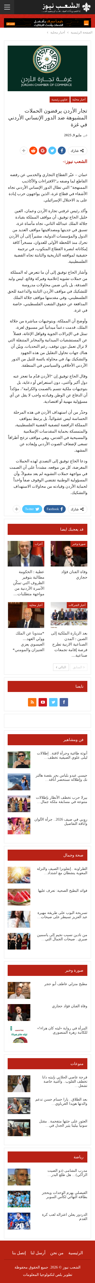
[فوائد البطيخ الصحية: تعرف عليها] (19, 897)
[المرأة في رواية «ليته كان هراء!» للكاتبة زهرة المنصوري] (19, 1034)
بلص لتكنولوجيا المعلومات (42, 1275)
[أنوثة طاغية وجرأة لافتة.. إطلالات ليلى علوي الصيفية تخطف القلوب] (19, 759)
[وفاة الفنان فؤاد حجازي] (69, 554)
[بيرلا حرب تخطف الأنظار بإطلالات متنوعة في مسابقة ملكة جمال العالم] (19, 804)
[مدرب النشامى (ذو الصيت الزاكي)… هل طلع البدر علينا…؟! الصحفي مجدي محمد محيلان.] (19, 1177)
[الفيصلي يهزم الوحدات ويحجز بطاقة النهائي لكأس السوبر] (19, 1199)
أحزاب (38, 543)
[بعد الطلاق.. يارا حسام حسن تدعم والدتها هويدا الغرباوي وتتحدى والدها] (19, 1105)
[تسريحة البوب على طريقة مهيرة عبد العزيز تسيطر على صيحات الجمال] (19, 919)
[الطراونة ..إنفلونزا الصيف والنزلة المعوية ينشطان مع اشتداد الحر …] (19, 875)
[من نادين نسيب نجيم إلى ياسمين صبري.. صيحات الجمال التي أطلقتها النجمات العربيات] (19, 941)
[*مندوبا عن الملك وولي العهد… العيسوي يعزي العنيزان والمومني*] (26, 615)
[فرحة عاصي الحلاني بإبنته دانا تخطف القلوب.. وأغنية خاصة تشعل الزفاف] (19, 1083)
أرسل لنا (38, 1253)
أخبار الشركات (77, 605)
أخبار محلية (79, 99)
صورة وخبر (79, 543)
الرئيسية (75, 1253)
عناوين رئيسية (59, 99)
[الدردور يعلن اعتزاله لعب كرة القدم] (19, 1221)
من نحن (57, 1253)
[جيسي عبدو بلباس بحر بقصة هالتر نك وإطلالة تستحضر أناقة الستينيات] (19, 781)
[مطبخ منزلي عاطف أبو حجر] (19, 990)
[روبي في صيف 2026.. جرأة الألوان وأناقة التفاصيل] (19, 825)
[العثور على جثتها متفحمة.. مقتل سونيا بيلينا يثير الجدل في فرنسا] (19, 1127)
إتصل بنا (19, 1253)
